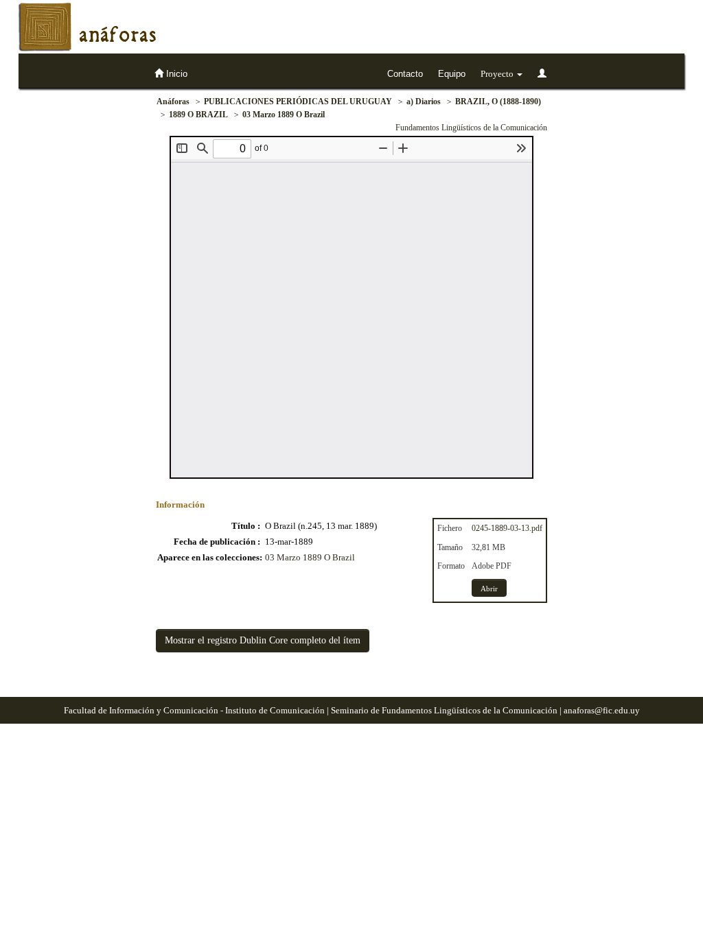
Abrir (489, 588)
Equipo (451, 74)
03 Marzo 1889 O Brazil (283, 114)
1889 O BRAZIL (198, 114)
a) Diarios (423, 101)
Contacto (405, 74)
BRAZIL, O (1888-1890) (498, 101)
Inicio (175, 74)
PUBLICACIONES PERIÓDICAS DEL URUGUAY (298, 101)
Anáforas (173, 101)
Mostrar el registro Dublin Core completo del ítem (262, 640)
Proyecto (498, 74)
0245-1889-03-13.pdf (507, 528)
